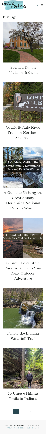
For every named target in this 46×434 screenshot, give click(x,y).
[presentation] (23, 42)
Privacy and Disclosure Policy (23, 428)
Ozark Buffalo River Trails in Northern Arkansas (23, 132)
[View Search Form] (37, 5)
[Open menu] (42, 5)
